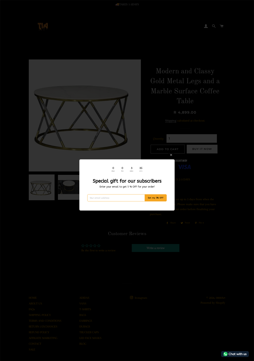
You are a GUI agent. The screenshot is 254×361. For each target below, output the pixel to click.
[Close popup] (171, 154)
